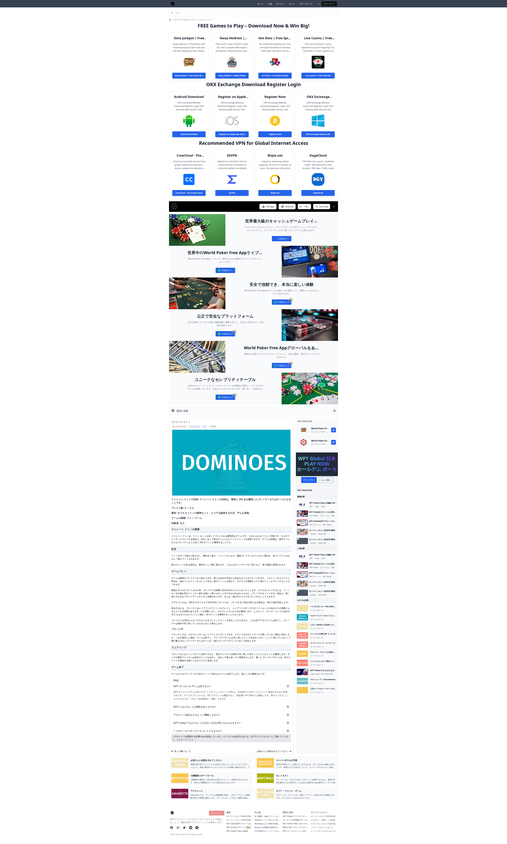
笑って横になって (182, 751)
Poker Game (315, 674)
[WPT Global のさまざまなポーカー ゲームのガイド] (302, 672)
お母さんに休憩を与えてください (272, 751)
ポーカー (280, 3)
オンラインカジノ (334, 534)
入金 (270, 3)
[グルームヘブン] (302, 681)
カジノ (292, 3)
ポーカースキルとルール (184, 19)
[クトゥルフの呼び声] (302, 635)
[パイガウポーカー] (302, 608)
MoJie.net (275, 155)
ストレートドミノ (205, 19)
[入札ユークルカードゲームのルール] (302, 690)
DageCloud (318, 155)
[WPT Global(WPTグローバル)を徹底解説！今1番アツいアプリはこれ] (302, 523)
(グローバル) (324, 516)
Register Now (275, 97)
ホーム (260, 3)
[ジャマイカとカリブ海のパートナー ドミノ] (302, 663)
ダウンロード (305, 3)
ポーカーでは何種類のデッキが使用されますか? (296, 821)
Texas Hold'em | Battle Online (232, 38)
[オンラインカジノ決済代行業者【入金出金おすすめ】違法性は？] (302, 532)
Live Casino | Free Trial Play (318, 38)
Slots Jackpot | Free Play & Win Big (189, 38)
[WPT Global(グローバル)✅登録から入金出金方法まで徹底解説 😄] (302, 513)
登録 (332, 516)
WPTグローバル (315, 525)
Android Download (189, 97)
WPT (311, 507)
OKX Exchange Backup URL (318, 97)
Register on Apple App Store (232, 97)
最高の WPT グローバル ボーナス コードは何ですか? (295, 828)
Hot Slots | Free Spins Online (275, 38)
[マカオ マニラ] (302, 617)
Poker (317, 507)
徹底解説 (337, 525)
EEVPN (232, 155)
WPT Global (314, 516)
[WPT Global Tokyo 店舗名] (302, 504)
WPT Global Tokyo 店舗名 (237, 831)
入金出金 (313, 534)
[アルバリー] (302, 654)
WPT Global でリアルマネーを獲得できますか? (295, 817)
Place (323, 507)
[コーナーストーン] (302, 644)
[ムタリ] (302, 626)
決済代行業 (322, 534)
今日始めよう (281, 239)
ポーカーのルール (317, 610)
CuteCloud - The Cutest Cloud (189, 155)
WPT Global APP (327, 674)
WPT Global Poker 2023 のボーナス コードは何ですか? (295, 824)
